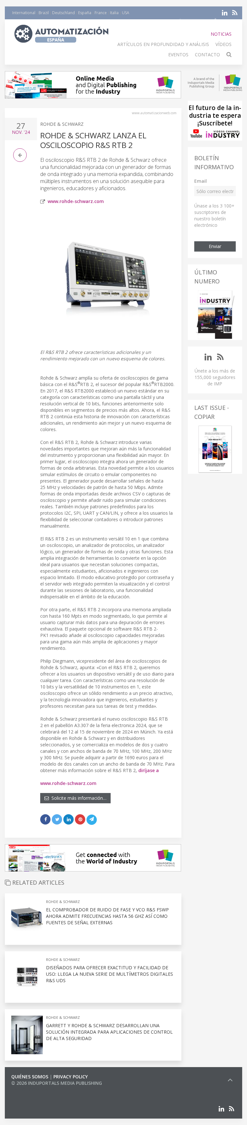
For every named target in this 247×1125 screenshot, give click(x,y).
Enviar (215, 246)
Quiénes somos (29, 1077)
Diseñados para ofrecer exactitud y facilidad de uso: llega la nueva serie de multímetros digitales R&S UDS (109, 973)
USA (125, 12)
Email (200, 181)
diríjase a (148, 770)
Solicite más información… (77, 798)
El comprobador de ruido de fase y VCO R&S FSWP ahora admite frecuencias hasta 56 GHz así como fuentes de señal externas (107, 916)
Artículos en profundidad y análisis (163, 44)
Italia (114, 12)
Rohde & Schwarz (62, 124)
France (101, 12)
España (84, 12)
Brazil (44, 12)
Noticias (221, 34)
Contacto (207, 54)
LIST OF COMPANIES (33, 1089)
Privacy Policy (70, 1077)
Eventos (178, 54)
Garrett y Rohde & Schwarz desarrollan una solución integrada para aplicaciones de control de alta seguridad (109, 1031)
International (23, 12)
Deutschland (63, 12)
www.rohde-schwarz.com (76, 201)
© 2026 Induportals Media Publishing (56, 1083)
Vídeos (223, 44)
